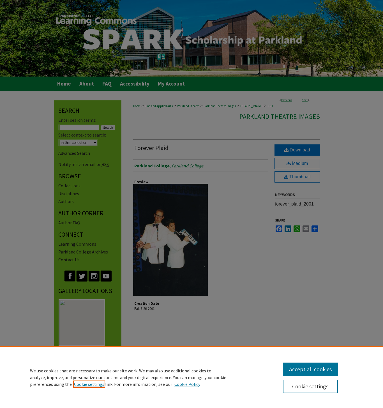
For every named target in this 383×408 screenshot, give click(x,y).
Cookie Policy (187, 384)
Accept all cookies (310, 369)
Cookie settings (89, 384)
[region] (191, 377)
